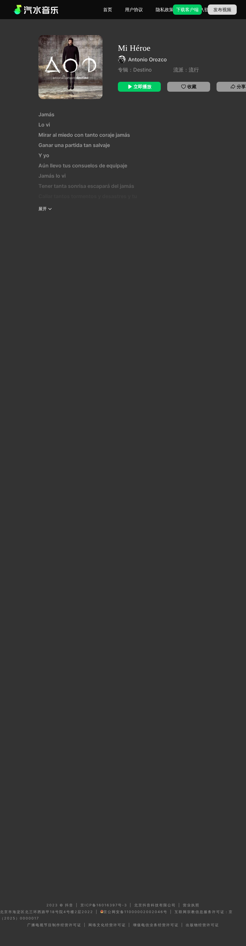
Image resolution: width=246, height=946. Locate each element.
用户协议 (134, 9)
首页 (107, 9)
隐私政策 (165, 9)
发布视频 (222, 9)
